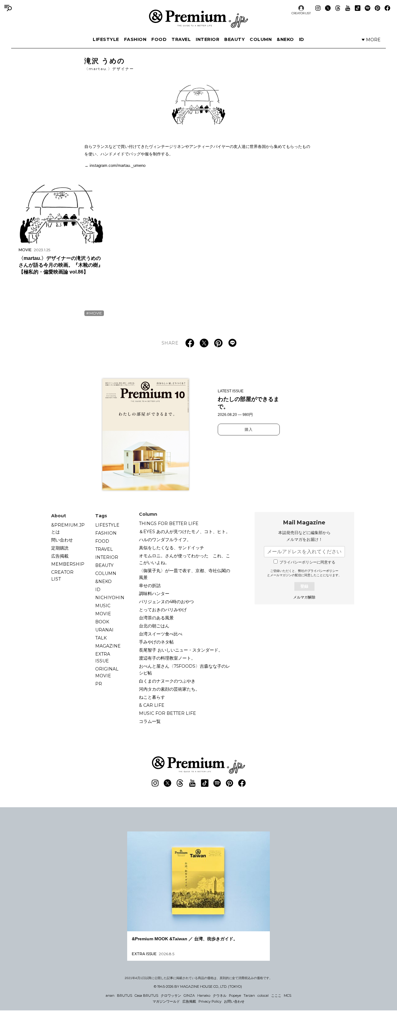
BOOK (102, 622)
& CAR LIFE (151, 705)
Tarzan (249, 995)
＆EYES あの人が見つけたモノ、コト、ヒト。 (184, 531)
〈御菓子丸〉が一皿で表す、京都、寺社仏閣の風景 (184, 574)
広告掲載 (60, 556)
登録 (304, 586)
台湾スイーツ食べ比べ (160, 634)
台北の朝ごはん (154, 626)
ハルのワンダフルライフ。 (165, 539)
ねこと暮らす (152, 697)
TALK (101, 638)
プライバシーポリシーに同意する (307, 562)
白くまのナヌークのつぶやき (167, 681)
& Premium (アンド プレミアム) (198, 18)
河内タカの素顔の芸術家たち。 (169, 689)
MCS (287, 995)
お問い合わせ (234, 1001)
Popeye (235, 995)
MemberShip (67, 564)
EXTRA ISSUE (102, 657)
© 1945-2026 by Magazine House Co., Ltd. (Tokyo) (198, 986)
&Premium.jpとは (68, 528)
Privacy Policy (209, 1001)
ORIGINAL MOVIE (106, 672)
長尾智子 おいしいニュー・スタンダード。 (181, 650)
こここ (276, 995)
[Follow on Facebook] (387, 8)
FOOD (159, 39)
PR (98, 684)
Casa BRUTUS (146, 995)
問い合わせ (62, 540)
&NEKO (285, 39)
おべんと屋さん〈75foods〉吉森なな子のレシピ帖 (184, 669)
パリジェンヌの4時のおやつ (166, 601)
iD (301, 39)
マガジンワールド (166, 1001)
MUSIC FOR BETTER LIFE (167, 713)
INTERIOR (207, 39)
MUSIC (102, 605)
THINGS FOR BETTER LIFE (168, 523)
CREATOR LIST (301, 13)
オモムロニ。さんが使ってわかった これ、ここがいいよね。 (184, 559)
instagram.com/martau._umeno (117, 165)
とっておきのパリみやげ (163, 609)
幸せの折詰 (150, 585)
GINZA (189, 995)
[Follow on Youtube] (348, 8)
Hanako (203, 995)
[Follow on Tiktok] (358, 8)
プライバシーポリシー (322, 570)
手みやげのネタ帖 (156, 642)
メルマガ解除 (304, 597)
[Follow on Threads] (338, 8)
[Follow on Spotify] (367, 8)
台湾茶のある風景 (156, 618)
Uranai (104, 630)
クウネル (219, 995)
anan (110, 995)
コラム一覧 (150, 721)
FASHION (135, 39)
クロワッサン (171, 995)
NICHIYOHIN (109, 597)
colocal (263, 995)
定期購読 (60, 548)
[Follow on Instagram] (318, 8)
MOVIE (95, 313)
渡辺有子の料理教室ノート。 (167, 658)
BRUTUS (124, 995)
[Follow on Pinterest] (377, 8)
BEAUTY (234, 39)
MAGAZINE (108, 646)
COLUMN (261, 39)
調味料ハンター (154, 593)
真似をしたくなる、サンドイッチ (171, 547)
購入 (249, 429)
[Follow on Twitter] (328, 8)
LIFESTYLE (106, 39)
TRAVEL (181, 39)
